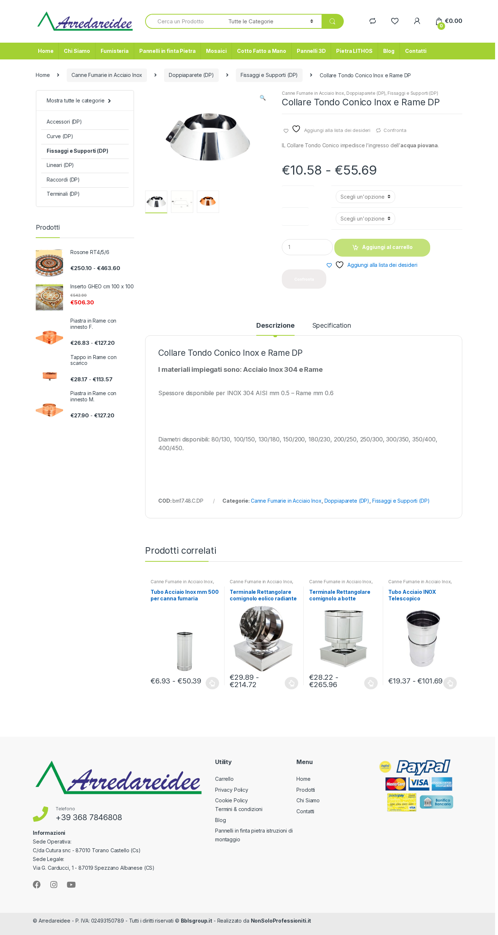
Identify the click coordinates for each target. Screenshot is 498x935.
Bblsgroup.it (196, 921)
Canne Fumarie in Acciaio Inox (106, 75)
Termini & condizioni (238, 809)
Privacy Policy (231, 790)
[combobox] (182, 21)
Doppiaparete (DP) (191, 75)
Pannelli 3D (311, 51)
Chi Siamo (77, 51)
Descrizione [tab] (275, 325)
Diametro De (298, 193)
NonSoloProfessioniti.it (281, 921)
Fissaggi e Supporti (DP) (269, 75)
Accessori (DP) (64, 121)
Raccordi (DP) (63, 179)
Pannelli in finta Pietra (167, 51)
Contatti (416, 51)
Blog (388, 51)
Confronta (395, 130)
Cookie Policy (231, 800)
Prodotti (305, 790)
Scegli (212, 683)
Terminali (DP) (63, 194)
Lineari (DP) (60, 165)
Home (45, 51)
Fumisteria (115, 51)
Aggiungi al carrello (387, 247)
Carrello (224, 779)
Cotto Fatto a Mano (261, 51)
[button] (262, 98)
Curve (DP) (60, 136)
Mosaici (216, 51)
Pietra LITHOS (354, 51)
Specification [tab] (331, 325)
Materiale (295, 215)
